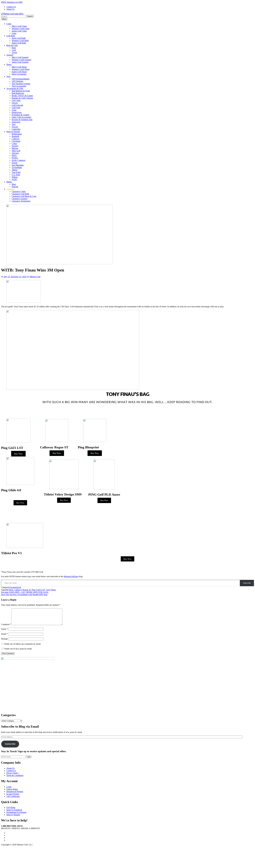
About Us (10, 9)
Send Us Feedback (14, 810)
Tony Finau (51, 590)
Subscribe (247, 583)
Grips (14, 33)
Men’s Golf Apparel (20, 57)
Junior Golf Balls (19, 43)
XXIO (14, 179)
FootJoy (15, 146)
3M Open (9, 590)
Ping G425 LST (38, 590)
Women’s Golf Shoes (20, 69)
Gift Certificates (13, 796)
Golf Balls (10, 36)
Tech (8, 76)
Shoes (8, 64)
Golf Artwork (17, 105)
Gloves (15, 103)
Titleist (14, 170)
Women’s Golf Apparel (21, 60)
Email (4, 634)
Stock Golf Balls (19, 38)
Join (28, 757)
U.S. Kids (16, 175)
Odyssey (15, 153)
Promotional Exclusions (16, 812)
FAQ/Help (10, 807)
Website (4, 639)
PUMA (15, 158)
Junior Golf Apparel (20, 62)
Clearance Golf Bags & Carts (24, 196)
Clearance (10, 189)
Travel (14, 52)
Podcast (15, 187)
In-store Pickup (12, 794)
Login (8, 787)
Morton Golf (35, 276)
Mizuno (15, 148)
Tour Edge (16, 172)
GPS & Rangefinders (20, 79)
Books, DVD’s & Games (22, 95)
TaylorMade (17, 167)
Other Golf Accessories (21, 117)
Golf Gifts (16, 107)
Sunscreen (16, 122)
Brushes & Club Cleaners (22, 98)
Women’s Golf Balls (20, 40)
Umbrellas (16, 129)
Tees (14, 124)
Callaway (16, 139)
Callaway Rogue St (22, 590)
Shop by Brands (13, 131)
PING (14, 155)
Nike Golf (16, 151)
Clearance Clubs (19, 191)
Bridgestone (17, 134)
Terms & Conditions (14, 775)
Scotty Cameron (18, 160)
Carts (14, 50)
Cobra (14, 143)
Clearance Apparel (19, 198)
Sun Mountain (18, 165)
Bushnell (15, 136)
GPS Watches (17, 81)
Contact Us (11, 7)
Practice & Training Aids (22, 119)
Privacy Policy (12, 773)
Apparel (9, 55)
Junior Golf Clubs (19, 31)
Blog (14, 184)
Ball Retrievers (18, 93)
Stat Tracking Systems (21, 84)
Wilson (15, 177)
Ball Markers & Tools (21, 91)
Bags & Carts (12, 45)
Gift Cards (16, 100)
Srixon (14, 163)
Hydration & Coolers (20, 115)
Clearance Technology (21, 201)
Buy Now (18, 453)
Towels (15, 127)
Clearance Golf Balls (20, 194)
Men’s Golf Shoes (19, 67)
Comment (6, 624)
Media (9, 182)
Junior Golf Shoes (19, 72)
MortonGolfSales (71, 576)
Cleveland (16, 141)
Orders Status (12, 789)
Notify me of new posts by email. (18, 649)
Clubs (8, 24)
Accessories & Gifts (14, 88)
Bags (14, 48)
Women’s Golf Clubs (20, 28)
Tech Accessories (19, 86)
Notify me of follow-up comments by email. (22, 644)
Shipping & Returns (14, 791)
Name (4, 629)
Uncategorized (15, 587)
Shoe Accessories (19, 74)
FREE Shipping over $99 (11, 2)
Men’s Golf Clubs (19, 26)
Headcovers (17, 112)
